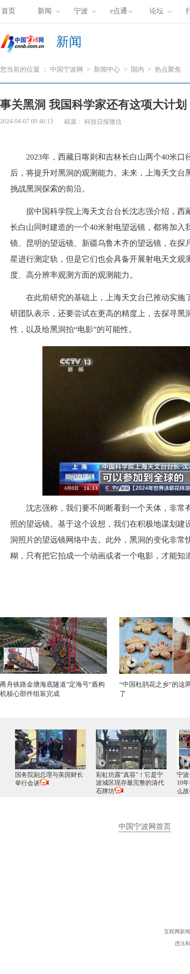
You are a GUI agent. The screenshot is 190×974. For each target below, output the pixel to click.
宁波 (81, 11)
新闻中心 (107, 69)
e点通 (118, 11)
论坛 (156, 11)
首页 (8, 11)
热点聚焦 (168, 69)
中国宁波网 (66, 69)
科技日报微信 (103, 121)
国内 (137, 69)
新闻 (45, 11)
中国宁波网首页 (144, 826)
